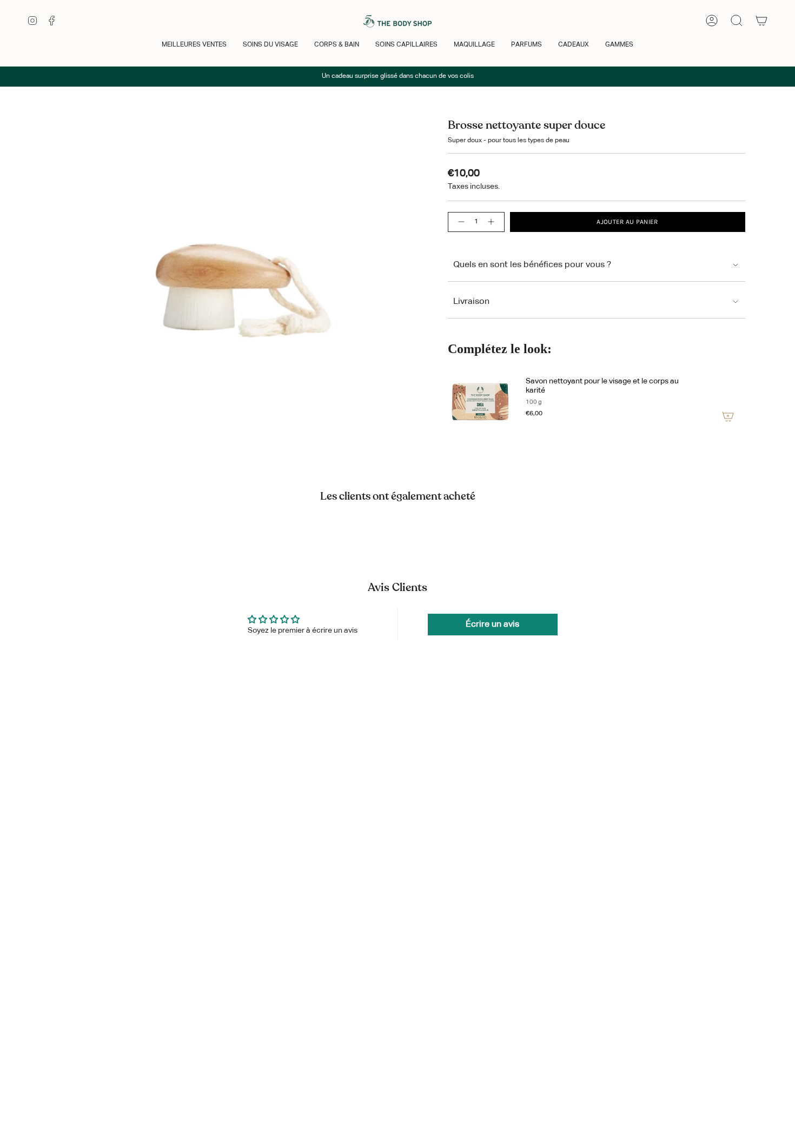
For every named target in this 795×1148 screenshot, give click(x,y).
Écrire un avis (492, 624)
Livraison (471, 301)
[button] (194, 45)
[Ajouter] (728, 416)
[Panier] (761, 20)
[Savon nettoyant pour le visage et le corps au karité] (480, 398)
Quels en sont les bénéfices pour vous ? (532, 265)
